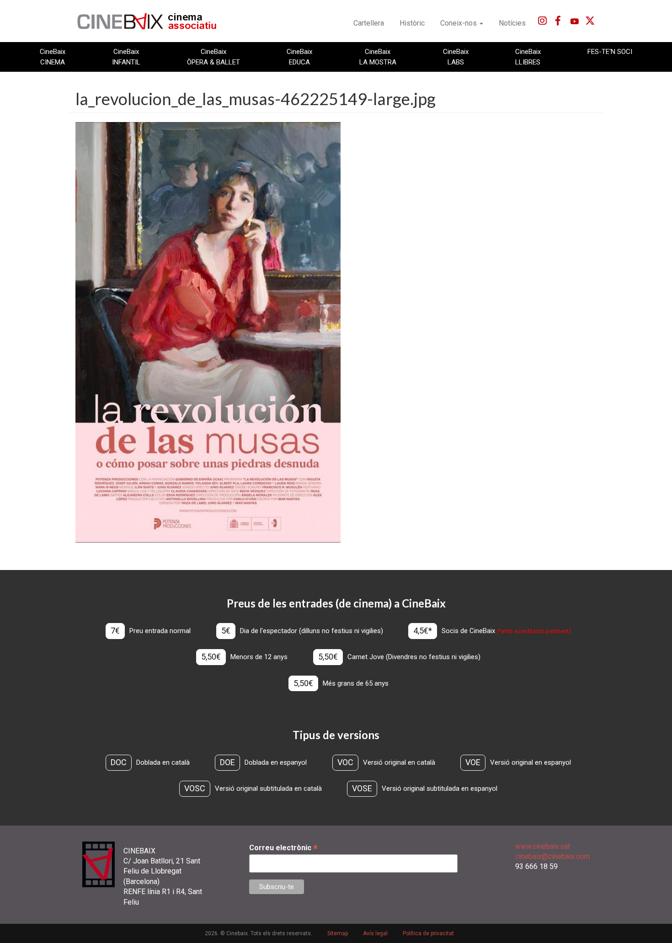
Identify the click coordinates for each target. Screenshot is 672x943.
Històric (412, 23)
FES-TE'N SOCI (609, 52)
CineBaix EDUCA (299, 57)
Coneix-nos (459, 23)
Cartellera (368, 23)
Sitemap (337, 933)
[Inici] (152, 21)
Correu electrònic (283, 847)
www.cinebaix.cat (542, 846)
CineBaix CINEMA (52, 57)
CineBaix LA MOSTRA (377, 57)
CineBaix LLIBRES (528, 57)
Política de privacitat (428, 933)
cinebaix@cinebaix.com (552, 856)
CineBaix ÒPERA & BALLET (213, 57)
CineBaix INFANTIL (126, 57)
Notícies (512, 23)
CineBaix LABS (456, 57)
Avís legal (375, 933)
